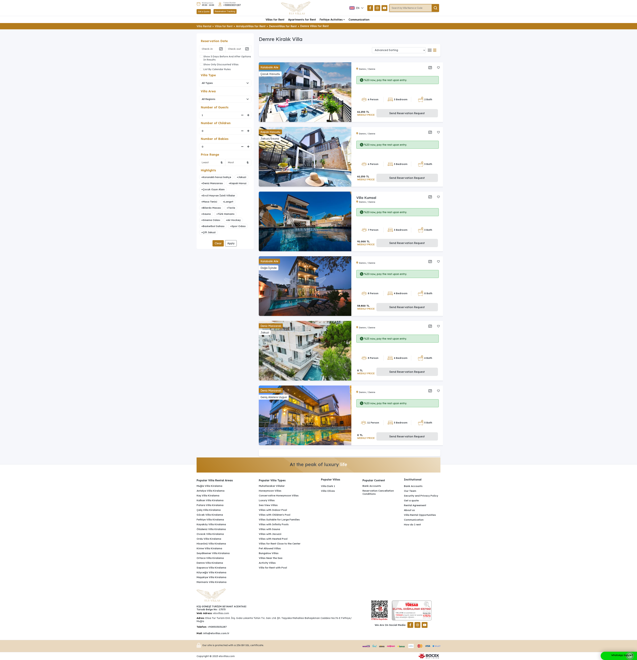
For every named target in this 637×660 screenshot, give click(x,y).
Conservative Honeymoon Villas (279, 495)
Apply (231, 243)
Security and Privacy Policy (421, 495)
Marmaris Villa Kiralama (211, 582)
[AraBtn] (435, 8)
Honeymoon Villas (270, 490)
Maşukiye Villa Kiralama (211, 577)
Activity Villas (267, 562)
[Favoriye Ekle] (438, 67)
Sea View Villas (268, 505)
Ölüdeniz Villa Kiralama (211, 529)
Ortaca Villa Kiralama (210, 558)
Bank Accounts (371, 485)
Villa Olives (328, 490)
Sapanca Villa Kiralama (211, 567)
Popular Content (373, 480)
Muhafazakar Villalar (272, 485)
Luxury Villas (267, 500)
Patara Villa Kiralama (210, 505)
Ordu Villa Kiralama (209, 538)
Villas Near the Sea (270, 558)
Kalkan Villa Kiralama (210, 500)
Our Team (410, 490)
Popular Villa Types (272, 480)
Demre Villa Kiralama (210, 562)
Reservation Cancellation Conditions (378, 492)
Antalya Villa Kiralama (210, 490)
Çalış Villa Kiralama (209, 509)
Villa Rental (204, 26)
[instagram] (377, 8)
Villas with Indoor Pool (273, 509)
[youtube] (384, 8)
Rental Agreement (415, 505)
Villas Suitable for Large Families (279, 519)
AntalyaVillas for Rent (251, 26)
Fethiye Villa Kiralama (210, 519)
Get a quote (411, 500)
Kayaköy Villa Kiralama (211, 524)
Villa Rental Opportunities (420, 514)
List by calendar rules (217, 69)
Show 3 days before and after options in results (227, 58)
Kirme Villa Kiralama (209, 548)
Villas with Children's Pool (274, 514)
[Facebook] (370, 8)
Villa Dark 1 (328, 486)
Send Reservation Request (407, 113)
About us (409, 510)
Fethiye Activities (331, 19)
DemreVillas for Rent (283, 26)
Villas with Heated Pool (273, 538)
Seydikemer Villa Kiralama (213, 553)
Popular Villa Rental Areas (215, 480)
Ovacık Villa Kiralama (210, 534)
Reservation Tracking (225, 11)
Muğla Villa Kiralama (209, 485)
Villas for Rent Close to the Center (279, 543)
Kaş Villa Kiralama (208, 495)
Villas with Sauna (269, 529)
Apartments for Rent (302, 19)
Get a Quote (203, 11)
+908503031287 (232, 5)
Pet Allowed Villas (270, 548)
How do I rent (412, 524)
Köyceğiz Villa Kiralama (211, 572)
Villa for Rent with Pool (273, 567)
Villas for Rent (275, 19)
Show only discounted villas (221, 64)
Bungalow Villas (269, 553)
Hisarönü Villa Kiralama (211, 543)
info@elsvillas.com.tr (216, 633)
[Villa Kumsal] (305, 221)
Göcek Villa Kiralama (210, 514)
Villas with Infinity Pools (274, 524)
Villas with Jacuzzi (270, 534)
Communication (359, 19)
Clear (218, 243)
